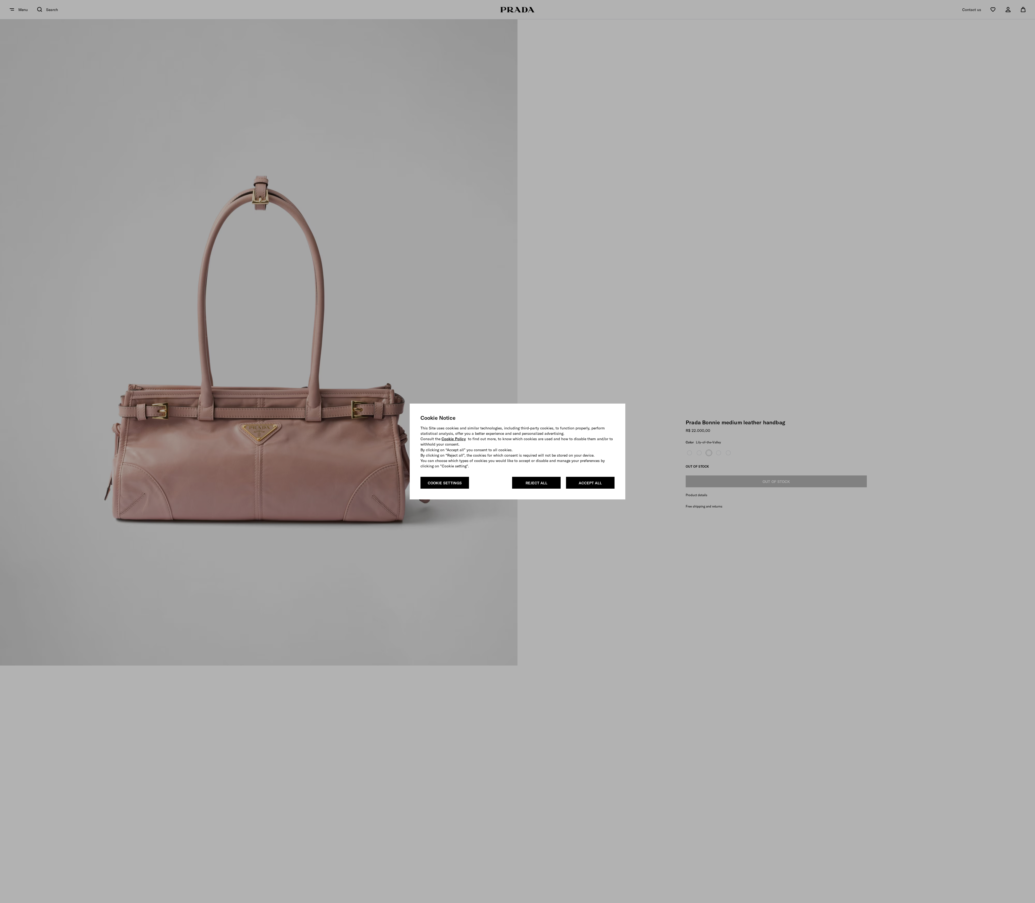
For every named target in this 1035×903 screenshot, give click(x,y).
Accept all (590, 483)
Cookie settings (445, 483)
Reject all (536, 483)
